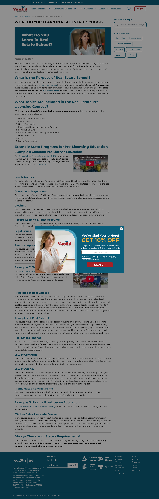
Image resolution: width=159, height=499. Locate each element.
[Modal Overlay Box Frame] (79, 249)
